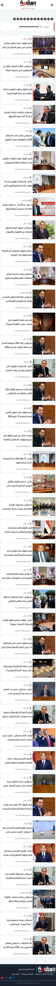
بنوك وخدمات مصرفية (44, 974)
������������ (29, 27)
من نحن (37, 983)
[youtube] (2, 978)
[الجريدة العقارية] (46, 969)
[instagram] (6, 978)
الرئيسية (46, 27)
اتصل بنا (19, 983)
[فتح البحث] (2, 5)
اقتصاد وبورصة (27, 974)
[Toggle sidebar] (52, 5)
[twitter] (10, 978)
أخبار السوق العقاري (26, 969)
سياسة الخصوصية (28, 983)
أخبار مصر (15, 974)
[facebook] (14, 978)
